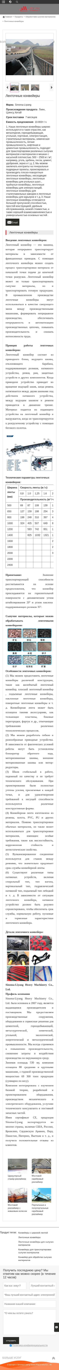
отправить (11, 1340)
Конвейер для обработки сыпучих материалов (35, 1258)
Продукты (19, 17)
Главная (7, 17)
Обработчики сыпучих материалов (40, 17)
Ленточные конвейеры (29, 1237)
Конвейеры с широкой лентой (33, 1232)
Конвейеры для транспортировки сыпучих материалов (34, 1251)
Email (12, 221)
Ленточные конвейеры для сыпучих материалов (36, 1243)
